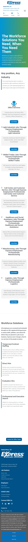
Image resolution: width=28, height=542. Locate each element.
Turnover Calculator (5, 494)
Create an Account (5, 475)
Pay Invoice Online (5, 487)
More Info (14, 539)
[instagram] (12, 503)
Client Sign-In (4, 485)
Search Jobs (4, 473)
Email (12, 15)
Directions (5, 15)
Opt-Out (14, 536)
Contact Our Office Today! (14, 439)
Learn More (14, 121)
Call (18, 15)
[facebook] (2, 503)
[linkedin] (5, 503)
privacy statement (13, 518)
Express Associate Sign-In (7, 478)
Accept (14, 532)
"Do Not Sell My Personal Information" (11, 529)
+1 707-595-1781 (7, 511)
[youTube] (9, 503)
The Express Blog (5, 496)
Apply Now (3, 477)
